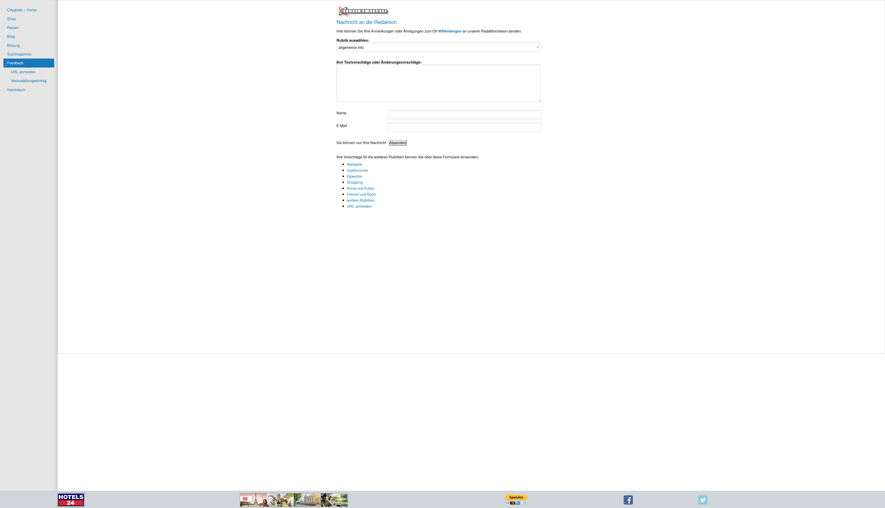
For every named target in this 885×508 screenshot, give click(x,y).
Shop (11, 18)
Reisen (13, 27)
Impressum (16, 89)
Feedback (15, 62)
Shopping (355, 182)
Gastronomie (357, 170)
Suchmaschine (19, 54)
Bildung (13, 45)
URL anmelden (23, 71)
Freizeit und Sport (361, 194)
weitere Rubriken (361, 200)
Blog (11, 36)
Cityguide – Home (22, 9)
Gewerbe (354, 176)
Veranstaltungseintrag (29, 80)
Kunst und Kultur (360, 188)
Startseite (354, 164)
